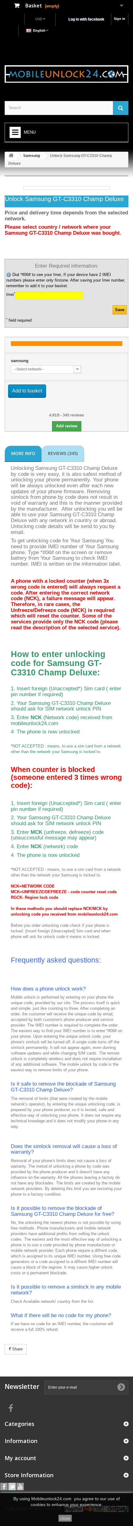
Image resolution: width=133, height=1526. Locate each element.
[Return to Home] (11, 156)
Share (17, 1349)
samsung (19, 360)
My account (20, 1458)
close (65, 1518)
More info (23, 453)
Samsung (31, 156)
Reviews (63, 453)
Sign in (119, 19)
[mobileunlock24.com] (66, 74)
